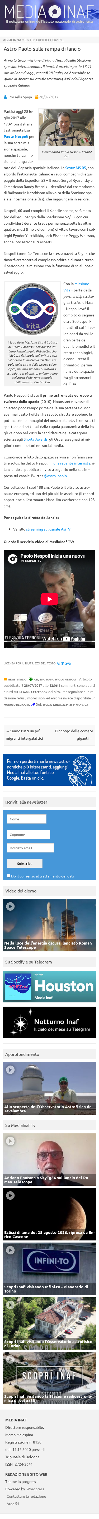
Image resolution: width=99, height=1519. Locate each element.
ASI (36, 679)
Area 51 (13, 1503)
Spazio (21, 679)
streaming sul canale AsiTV (48, 529)
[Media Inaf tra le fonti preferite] (49, 787)
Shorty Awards (36, 439)
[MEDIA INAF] (49, 17)
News (12, 679)
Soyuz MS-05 (75, 167)
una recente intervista (71, 463)
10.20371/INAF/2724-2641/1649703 (65, 704)
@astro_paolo (55, 475)
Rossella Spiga (20, 96)
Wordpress (35, 1488)
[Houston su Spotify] (49, 1003)
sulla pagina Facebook (31, 692)
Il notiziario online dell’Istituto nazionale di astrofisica (49, 21)
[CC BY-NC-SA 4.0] (64, 663)
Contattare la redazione (26, 1496)
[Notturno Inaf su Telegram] (49, 1039)
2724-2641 (24, 1464)
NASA (50, 679)
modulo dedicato (16, 704)
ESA (42, 679)
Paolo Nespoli (65, 679)
